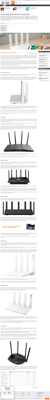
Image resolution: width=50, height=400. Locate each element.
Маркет (34, 0)
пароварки (28, 67)
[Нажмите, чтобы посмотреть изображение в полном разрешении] (18, 104)
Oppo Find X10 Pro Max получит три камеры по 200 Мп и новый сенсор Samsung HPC (44, 78)
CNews (24, 0)
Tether (17, 165)
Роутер (4, 106)
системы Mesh (34, 74)
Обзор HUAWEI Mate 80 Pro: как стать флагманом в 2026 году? (20, 8)
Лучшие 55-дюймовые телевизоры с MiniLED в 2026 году (44, 55)
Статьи (4, 5)
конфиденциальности (33, 188)
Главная (1, 12)
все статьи (48, 51)
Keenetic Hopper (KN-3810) (4, 25)
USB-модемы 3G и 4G (12, 110)
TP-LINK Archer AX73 (3, 27)
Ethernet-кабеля (15, 250)
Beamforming (15, 166)
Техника (13, 3)
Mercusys (18, 329)
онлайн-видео (14, 186)
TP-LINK (29, 165)
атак (10, 127)
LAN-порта (27, 234)
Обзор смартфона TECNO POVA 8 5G (44, 57)
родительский (23, 321)
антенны (16, 218)
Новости (7, 5)
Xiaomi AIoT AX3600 (3, 28)
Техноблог (10, 5)
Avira (22, 188)
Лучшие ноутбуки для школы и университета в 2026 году (43, 59)
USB (14, 281)
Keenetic (25, 75)
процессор (2, 251)
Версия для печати (34, 54)
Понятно (47, 398)
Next (44, 67)
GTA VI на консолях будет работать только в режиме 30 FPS (44, 72)
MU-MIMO (10, 123)
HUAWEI (13, 244)
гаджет (20, 278)
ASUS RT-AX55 (2, 26)
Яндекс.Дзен (40, 395)
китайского (8, 198)
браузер (33, 243)
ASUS (20, 153)
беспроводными (25, 55)
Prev (44, 53)
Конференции (30, 0)
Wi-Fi (7, 58)
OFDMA (14, 123)
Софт (20, 3)
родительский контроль (4, 190)
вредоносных (18, 189)
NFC (14, 278)
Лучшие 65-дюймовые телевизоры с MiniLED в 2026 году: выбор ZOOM (8, 8)
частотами (10, 60)
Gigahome (21, 316)
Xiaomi (3, 383)
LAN (12, 106)
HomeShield (12, 188)
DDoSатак (24, 189)
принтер (33, 281)
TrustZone (13, 279)
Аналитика (27, 0)
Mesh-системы (19, 322)
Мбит (25, 56)
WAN (17, 106)
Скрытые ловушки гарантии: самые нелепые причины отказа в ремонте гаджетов (33, 8)
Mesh (4, 234)
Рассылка (39, 394)
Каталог (1, 5)
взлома (26, 279)
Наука (16, 3)
